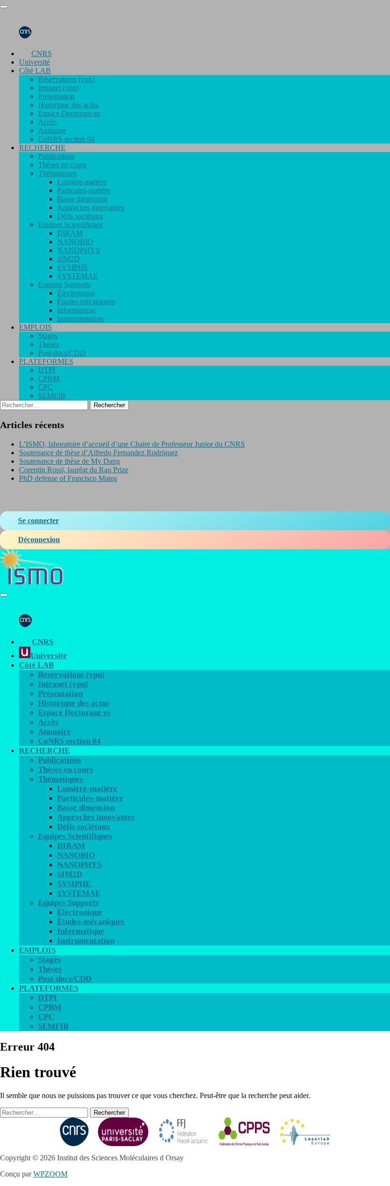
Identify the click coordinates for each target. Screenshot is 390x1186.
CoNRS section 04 (66, 139)
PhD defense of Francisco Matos (68, 478)
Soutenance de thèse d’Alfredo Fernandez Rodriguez (98, 453)
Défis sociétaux (80, 216)
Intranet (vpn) (58, 88)
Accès (47, 122)
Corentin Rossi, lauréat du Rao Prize (73, 470)
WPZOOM (50, 1174)
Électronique (76, 293)
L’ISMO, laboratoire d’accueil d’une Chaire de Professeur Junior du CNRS (132, 444)
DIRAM (70, 233)
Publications (56, 156)
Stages (48, 336)
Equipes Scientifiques (70, 224)
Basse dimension (82, 199)
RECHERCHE (42, 147)
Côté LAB (35, 71)
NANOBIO (75, 242)
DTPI (46, 370)
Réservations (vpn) (66, 79)
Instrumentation (80, 319)
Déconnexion (39, 540)
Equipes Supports (64, 284)
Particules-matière (83, 190)
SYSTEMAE (77, 276)
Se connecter (38, 520)
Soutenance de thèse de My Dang (69, 461)
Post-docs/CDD (62, 353)
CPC (45, 387)
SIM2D (68, 259)
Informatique (76, 310)
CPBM (48, 378)
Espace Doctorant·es (69, 113)
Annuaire (52, 130)
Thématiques (57, 173)
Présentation (56, 96)
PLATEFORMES (46, 361)
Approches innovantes (90, 207)
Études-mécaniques (86, 301)
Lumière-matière (82, 182)
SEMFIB (52, 396)
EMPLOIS (35, 327)
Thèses (48, 344)
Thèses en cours (62, 165)
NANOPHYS (78, 250)
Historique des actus (68, 105)
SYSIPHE (72, 267)
